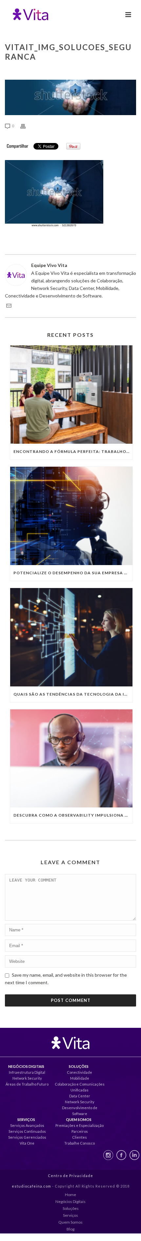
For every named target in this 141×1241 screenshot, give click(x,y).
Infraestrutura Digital (27, 1072)
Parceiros (79, 1131)
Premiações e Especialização (79, 1125)
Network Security (27, 1078)
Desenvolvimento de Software (79, 1111)
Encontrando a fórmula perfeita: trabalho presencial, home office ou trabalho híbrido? (72, 451)
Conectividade (79, 1072)
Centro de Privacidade (70, 1175)
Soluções (71, 1208)
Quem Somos (70, 1222)
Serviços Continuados (27, 1131)
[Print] (26, 125)
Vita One (27, 1143)
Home (70, 1194)
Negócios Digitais (70, 1201)
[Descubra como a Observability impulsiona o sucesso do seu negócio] (71, 758)
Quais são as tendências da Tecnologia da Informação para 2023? (72, 694)
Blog (70, 1229)
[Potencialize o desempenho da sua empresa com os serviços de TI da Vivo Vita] (71, 516)
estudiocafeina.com (31, 1186)
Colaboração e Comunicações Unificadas (80, 1087)
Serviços (70, 1215)
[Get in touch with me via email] (8, 306)
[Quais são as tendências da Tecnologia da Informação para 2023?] (71, 637)
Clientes (79, 1137)
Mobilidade (79, 1078)
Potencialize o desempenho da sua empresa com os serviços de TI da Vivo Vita (72, 572)
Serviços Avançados (27, 1125)
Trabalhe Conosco (79, 1143)
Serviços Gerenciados (27, 1137)
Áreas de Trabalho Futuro (27, 1084)
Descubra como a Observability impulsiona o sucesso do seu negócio (72, 815)
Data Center (79, 1096)
